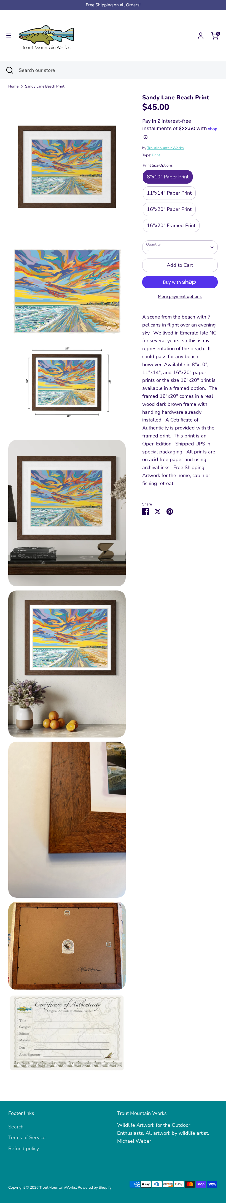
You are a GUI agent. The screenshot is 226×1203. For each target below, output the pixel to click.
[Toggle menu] (8, 35)
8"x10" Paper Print (168, 176)
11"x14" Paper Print (169, 193)
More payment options (180, 296)
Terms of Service (26, 1137)
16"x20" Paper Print (169, 209)
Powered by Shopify (95, 1187)
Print (156, 155)
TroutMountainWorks (165, 148)
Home (13, 86)
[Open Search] (9, 70)
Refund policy (23, 1148)
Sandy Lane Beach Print (44, 86)
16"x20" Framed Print (171, 225)
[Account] (200, 34)
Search (15, 1126)
